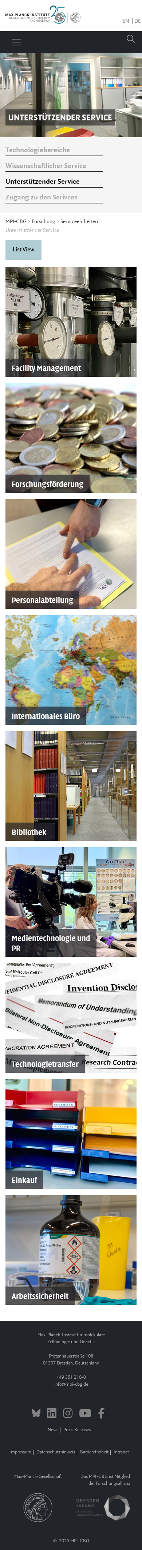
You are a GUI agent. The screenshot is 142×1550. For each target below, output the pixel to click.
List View (23, 250)
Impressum (20, 1452)
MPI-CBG (16, 222)
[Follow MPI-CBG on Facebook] (101, 1414)
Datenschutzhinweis (55, 1452)
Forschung (43, 222)
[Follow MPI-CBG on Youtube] (85, 1414)
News (53, 1429)
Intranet (121, 1452)
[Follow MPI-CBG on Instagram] (67, 1414)
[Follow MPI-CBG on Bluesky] (36, 1414)
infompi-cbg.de (71, 1384)
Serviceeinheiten (79, 222)
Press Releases (77, 1429)
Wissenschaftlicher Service (45, 166)
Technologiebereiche (37, 150)
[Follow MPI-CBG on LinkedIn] (51, 1414)
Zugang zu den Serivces (41, 197)
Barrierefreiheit (94, 1452)
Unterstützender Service (42, 182)
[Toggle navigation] (16, 42)
